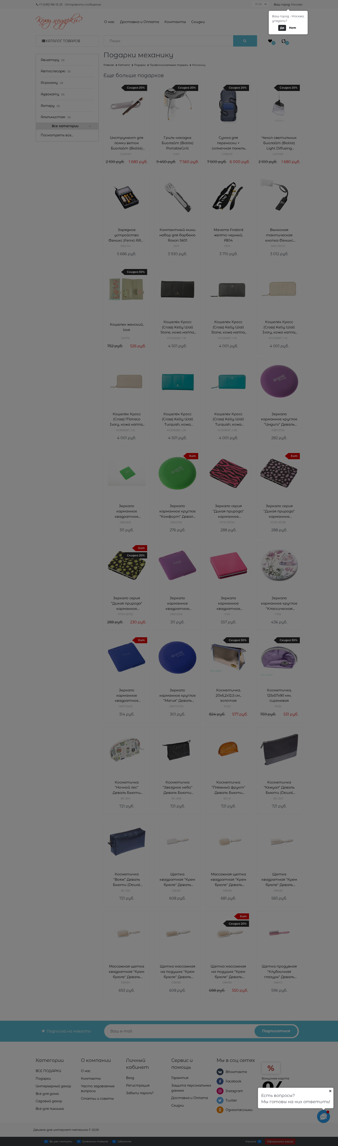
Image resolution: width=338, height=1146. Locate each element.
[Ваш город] (330, 1091)
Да (282, 27)
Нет (292, 27)
